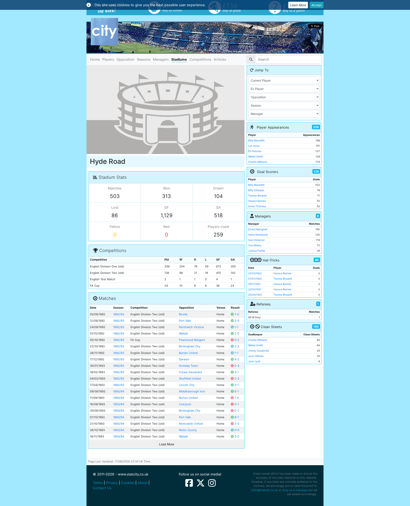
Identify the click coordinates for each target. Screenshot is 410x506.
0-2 (236, 340)
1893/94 (118, 391)
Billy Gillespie (256, 190)
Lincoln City (186, 385)
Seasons (143, 59)
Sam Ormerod (256, 240)
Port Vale (185, 320)
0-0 (236, 430)
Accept (317, 5)
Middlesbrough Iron (192, 391)
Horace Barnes (257, 200)
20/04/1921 (255, 294)
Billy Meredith (256, 140)
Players (108, 59)
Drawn (218, 188)
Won (166, 188)
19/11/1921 (254, 284)
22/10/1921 (254, 289)
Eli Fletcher (254, 151)
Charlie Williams (257, 161)
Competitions (200, 59)
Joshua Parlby (256, 250)
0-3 (236, 365)
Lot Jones (254, 145)
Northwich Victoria (191, 327)
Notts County (188, 430)
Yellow (114, 226)
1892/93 (118, 314)
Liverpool (185, 404)
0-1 (236, 404)
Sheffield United (190, 378)
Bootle (183, 314)
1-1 (236, 327)
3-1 (236, 372)
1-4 (236, 397)
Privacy (112, 483)
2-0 (236, 320)
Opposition (125, 59)
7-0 (236, 314)
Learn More (298, 5)
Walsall (183, 333)
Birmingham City (189, 346)
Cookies (127, 483)
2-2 (236, 346)
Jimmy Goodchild (258, 350)
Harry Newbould (258, 234)
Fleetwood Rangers (192, 340)
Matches (115, 188)
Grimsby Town (188, 365)
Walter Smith (255, 156)
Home (95, 59)
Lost (114, 207)
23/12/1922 (255, 273)
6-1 (236, 391)
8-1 (236, 417)
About (142, 483)
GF (166, 207)
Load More (166, 444)
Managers (161, 59)
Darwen (184, 359)
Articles (220, 59)
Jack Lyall (254, 361)
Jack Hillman (256, 356)
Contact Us (102, 488)
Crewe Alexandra (190, 372)
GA (218, 207)
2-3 (236, 378)
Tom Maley (254, 245)
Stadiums (179, 59)
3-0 (236, 436)
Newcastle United (191, 423)
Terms (98, 483)
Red (166, 226)
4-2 (236, 359)
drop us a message (294, 490)
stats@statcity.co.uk (264, 490)
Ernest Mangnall (257, 229)
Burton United (188, 353)
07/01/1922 (255, 278)
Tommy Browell (257, 195)
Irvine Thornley (257, 206)
